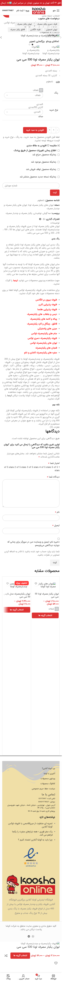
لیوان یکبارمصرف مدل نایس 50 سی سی (16, 595)
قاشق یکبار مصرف (17, 29)
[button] (61, 37)
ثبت (55, 192)
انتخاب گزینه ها (20, 955)
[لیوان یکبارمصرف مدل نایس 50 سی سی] (16, 585)
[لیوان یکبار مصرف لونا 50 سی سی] (45, 585)
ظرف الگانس (35, 29)
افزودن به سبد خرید (35, 130)
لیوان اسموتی (51, 29)
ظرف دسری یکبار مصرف (47, 24)
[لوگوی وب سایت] (38, 10)
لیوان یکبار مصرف (24, 24)
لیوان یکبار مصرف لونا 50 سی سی (47, 595)
